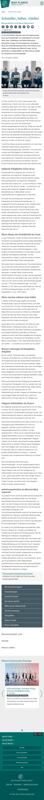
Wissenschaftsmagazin (13, 587)
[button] (40, 86)
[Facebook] (3, 26)
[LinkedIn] (7, 26)
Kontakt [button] (5, 641)
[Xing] (24, 26)
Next (41, 694)
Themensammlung (22, 762)
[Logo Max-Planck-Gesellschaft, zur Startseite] (19, 4)
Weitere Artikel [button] (8, 648)
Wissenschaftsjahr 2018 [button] (12, 634)
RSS (22, 767)
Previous (2, 694)
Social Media (8, 740)
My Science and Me (12, 601)
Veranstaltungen (11, 592)
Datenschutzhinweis (30, 784)
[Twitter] (15, 26)
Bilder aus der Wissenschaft (15, 606)
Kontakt (22, 747)
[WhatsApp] (19, 26)
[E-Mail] (28, 26)
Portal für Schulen (11, 596)
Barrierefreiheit (23, 789)
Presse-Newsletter (12, 625)
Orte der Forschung (12, 611)
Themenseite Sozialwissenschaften (18, 574)
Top (39, 734)
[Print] (32, 26)
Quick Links (7, 736)
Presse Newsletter (22, 752)
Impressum (18, 784)
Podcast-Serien (10, 620)
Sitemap (9, 784)
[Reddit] (11, 26)
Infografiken (9, 616)
